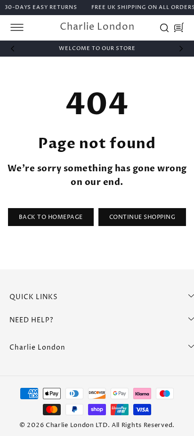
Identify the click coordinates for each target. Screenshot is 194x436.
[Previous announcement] (12, 49)
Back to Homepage (51, 217)
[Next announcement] (181, 49)
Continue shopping (142, 217)
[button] (16, 27)
